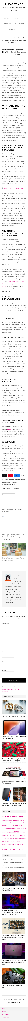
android (7, 816)
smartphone (4, 844)
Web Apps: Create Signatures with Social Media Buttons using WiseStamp (13, 537)
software (4, 847)
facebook (4, 825)
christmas (22, 820)
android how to (12, 820)
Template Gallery (6, 1017)
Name (4, 652)
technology (15, 846)
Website (4, 670)
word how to (13, 849)
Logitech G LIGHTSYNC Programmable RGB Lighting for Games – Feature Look (12, 912)
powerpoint (14, 838)
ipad (12, 832)
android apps (17, 817)
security (19, 841)
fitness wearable (11, 825)
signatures (12, 484)
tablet (7, 846)
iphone (17, 831)
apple (17, 820)
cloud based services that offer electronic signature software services (13, 284)
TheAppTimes (14, 4)
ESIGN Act (10, 429)
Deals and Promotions (14, 38)
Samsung (13, 841)
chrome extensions (7, 823)
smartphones (11, 844)
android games (5, 820)
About (3, 1009)
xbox (18, 849)
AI (2, 817)
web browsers (21, 846)
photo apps (9, 838)
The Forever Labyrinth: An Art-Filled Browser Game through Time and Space (13, 937)
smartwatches (19, 844)
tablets (11, 847)
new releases (15, 835)
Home (4, 38)
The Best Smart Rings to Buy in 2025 (14, 716)
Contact (4, 1011)
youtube (21, 849)
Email (4, 661)
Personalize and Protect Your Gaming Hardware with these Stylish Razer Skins (14, 962)
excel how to (20, 823)
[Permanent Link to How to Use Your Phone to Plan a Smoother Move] (14, 545)
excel (14, 823)
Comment (5, 623)
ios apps (15, 828)
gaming (16, 825)
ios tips (8, 832)
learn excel (4, 835)
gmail (20, 825)
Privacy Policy (5, 1014)
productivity (6, 841)
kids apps (23, 832)
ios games (21, 828)
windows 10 (5, 849)
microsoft (8, 835)
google (4, 828)
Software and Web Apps (10, 482)
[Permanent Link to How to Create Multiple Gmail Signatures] (8, 495)
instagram (9, 828)
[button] (18, 30)
